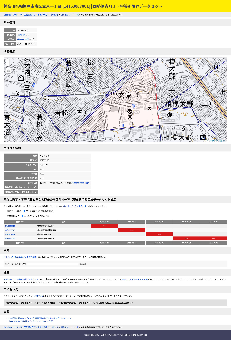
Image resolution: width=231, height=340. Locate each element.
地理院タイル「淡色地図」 (218, 141)
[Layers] (8, 70)
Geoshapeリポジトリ (13, 14)
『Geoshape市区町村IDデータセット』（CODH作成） (31, 321)
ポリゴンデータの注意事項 (74, 206)
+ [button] (8, 61)
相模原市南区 (23, 39)
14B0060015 (10, 226)
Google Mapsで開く (81, 182)
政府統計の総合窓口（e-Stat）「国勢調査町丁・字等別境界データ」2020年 (40, 318)
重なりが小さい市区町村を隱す (37, 216)
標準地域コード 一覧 (70, 14)
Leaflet (207, 141)
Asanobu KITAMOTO (93, 334)
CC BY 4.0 (38, 296)
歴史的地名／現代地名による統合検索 (20, 257)
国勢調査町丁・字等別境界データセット (41, 14)
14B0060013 (10, 230)
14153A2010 (10, 238)
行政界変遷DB (46, 211)
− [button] (8, 64)
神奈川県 (21, 34)
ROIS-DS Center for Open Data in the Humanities (125, 334)
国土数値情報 (32, 211)
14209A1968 (10, 234)
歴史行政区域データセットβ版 (135, 279)
